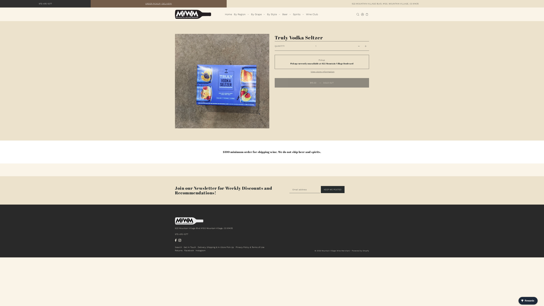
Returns (179, 250)
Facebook (189, 250)
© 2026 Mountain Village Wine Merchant (332, 251)
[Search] (357, 14)
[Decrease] (358, 46)
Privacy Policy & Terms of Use (250, 247)
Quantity (280, 46)
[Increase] (365, 46)
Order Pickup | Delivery (158, 4)
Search (178, 247)
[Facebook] (176, 240)
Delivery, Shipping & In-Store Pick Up (216, 247)
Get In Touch (190, 247)
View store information (322, 72)
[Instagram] (179, 240)
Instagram (201, 250)
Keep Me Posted (333, 189)
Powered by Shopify (360, 251)
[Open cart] (367, 14)
